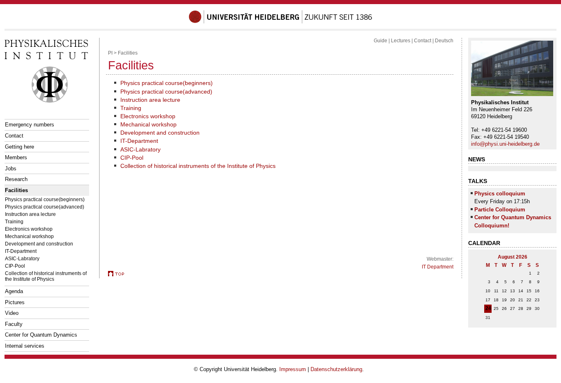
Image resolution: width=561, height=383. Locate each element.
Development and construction (39, 243)
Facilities (16, 190)
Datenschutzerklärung (336, 369)
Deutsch (444, 40)
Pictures (15, 302)
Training (14, 221)
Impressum (292, 369)
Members (16, 157)
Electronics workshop (29, 229)
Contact (14, 136)
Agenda (14, 291)
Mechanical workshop (29, 236)
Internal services (24, 346)
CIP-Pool (15, 265)
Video (11, 313)
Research (16, 179)
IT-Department (21, 251)
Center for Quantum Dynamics (41, 335)
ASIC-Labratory (22, 258)
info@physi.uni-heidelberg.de (505, 144)
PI (110, 52)
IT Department (437, 266)
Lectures (400, 40)
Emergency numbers (29, 125)
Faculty (14, 324)
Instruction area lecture (30, 214)
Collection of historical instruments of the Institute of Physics (46, 276)
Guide (380, 40)
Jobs (10, 168)
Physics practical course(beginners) (45, 199)
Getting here (19, 147)
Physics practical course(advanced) (44, 206)
